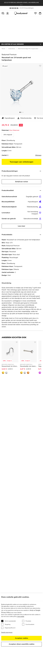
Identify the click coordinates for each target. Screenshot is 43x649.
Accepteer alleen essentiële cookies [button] (21, 644)
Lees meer (21, 226)
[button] (21, 89)
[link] (8, 134)
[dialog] (21, 621)
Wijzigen (38, 155)
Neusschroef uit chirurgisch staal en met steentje (10, 366)
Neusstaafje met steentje (28, 366)
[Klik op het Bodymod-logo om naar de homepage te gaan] (21, 13)
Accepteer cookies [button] (21, 638)
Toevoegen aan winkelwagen (21, 162)
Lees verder (20, 616)
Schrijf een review (21, 182)
